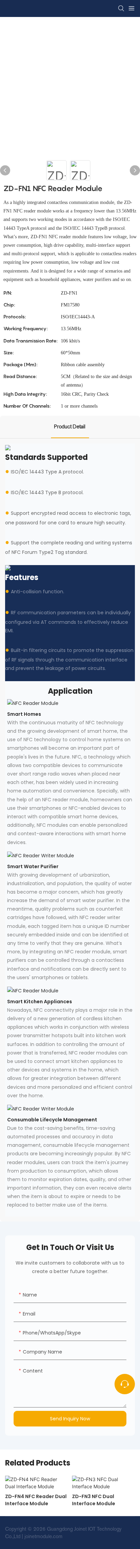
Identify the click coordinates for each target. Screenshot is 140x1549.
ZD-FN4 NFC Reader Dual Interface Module (36, 1500)
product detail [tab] (70, 427)
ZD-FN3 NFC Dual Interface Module (93, 1500)
